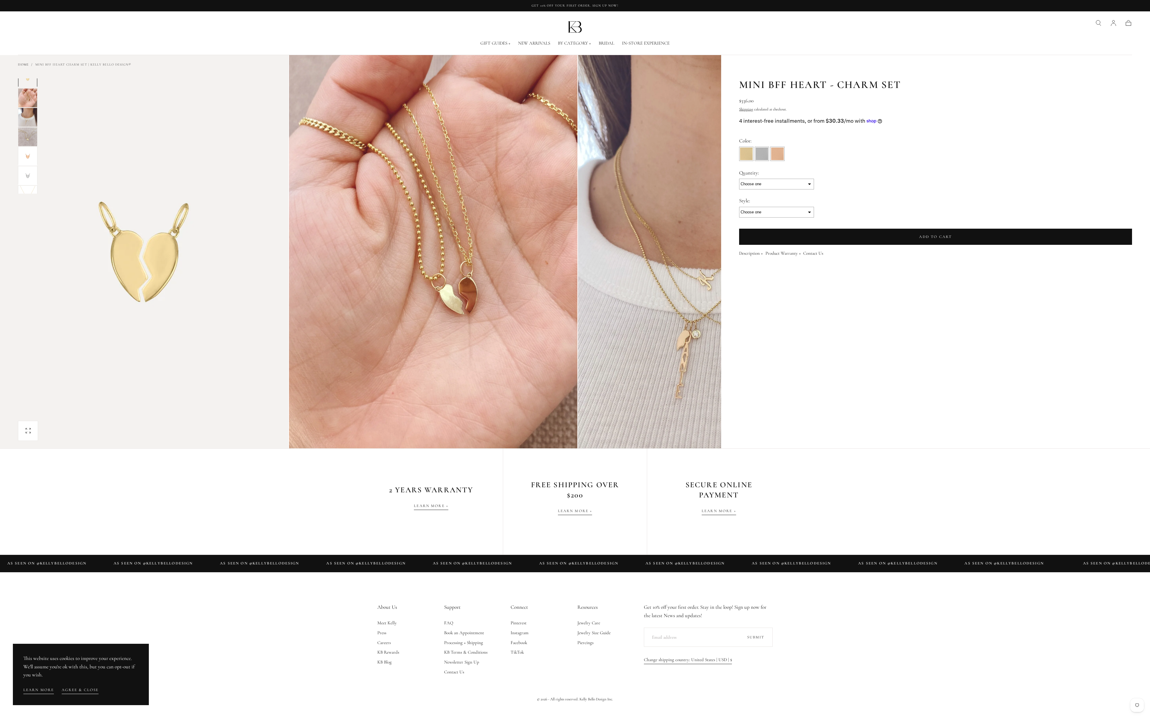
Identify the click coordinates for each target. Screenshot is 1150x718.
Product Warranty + (783, 253)
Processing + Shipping (463, 642)
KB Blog (384, 662)
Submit (756, 637)
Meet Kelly (387, 623)
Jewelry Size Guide (594, 632)
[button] (1098, 23)
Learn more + (431, 505)
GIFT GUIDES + (495, 43)
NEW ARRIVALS (534, 43)
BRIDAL (606, 43)
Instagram (520, 632)
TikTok (517, 652)
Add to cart (935, 236)
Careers (384, 642)
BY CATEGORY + (574, 43)
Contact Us (813, 253)
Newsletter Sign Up (461, 662)
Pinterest (518, 623)
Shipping (746, 109)
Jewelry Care (588, 623)
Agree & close (80, 689)
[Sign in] (1113, 23)
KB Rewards (388, 652)
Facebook (519, 642)
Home (23, 64)
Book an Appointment (464, 632)
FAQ (448, 623)
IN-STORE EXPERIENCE (646, 43)
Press (381, 632)
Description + (751, 253)
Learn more (38, 689)
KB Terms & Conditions (466, 652)
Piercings (585, 642)
